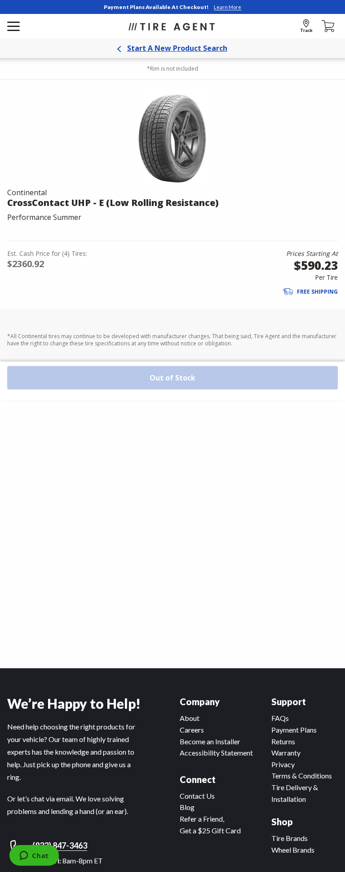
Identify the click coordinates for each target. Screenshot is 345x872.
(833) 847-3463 (59, 845)
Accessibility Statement (216, 752)
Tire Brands (289, 838)
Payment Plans (294, 729)
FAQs (280, 718)
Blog (187, 807)
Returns (283, 741)
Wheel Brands (292, 849)
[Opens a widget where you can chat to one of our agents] (34, 856)
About (189, 718)
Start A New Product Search (177, 48)
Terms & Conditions (301, 775)
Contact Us (197, 796)
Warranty (286, 752)
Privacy (283, 764)
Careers (192, 729)
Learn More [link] (227, 7)
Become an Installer (210, 741)
